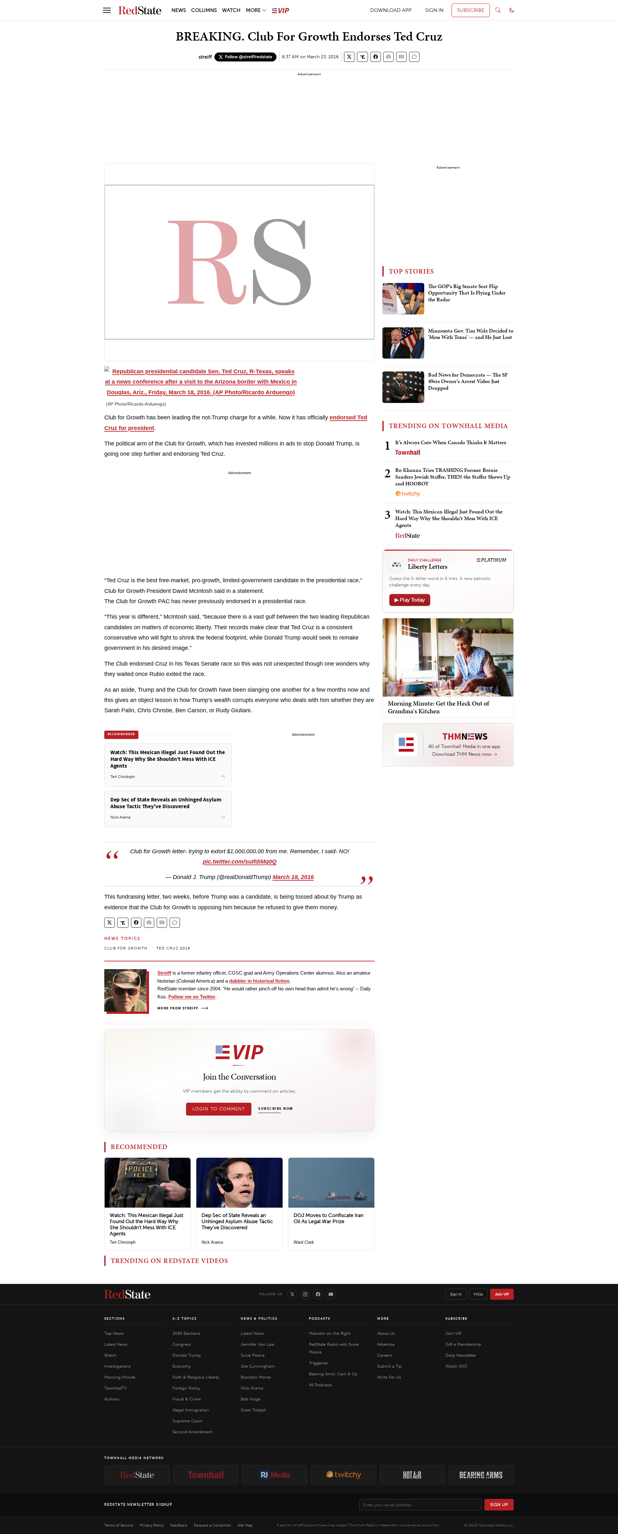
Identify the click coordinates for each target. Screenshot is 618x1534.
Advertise (386, 1344)
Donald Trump (187, 1355)
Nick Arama (212, 1242)
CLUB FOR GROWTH (125, 948)
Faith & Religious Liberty (196, 1377)
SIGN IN (434, 10)
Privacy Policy (152, 1525)
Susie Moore (253, 1355)
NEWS (179, 10)
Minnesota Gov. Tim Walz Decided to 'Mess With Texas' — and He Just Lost (470, 334)
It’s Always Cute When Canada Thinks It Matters (450, 442)
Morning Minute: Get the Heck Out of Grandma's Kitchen (438, 707)
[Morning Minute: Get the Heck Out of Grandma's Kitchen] (448, 657)
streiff (205, 57)
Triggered (318, 1363)
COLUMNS (204, 10)
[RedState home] (127, 1294)
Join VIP (502, 1294)
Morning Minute (119, 1377)
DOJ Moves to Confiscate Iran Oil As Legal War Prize (328, 1218)
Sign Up (499, 1504)
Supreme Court (187, 1420)
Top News (114, 1333)
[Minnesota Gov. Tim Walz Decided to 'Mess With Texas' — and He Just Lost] (403, 343)
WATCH (231, 10)
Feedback (178, 1525)
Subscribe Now (275, 1109)
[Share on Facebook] (375, 57)
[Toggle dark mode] (512, 10)
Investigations (117, 1366)
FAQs (478, 1294)
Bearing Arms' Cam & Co (333, 1373)
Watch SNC (456, 1366)
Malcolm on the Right (330, 1333)
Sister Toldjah (254, 1410)
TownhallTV (115, 1388)
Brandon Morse (256, 1377)
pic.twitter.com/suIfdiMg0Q (239, 861)
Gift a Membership (463, 1344)
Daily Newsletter (460, 1355)
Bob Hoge (250, 1399)
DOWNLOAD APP (391, 10)
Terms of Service (118, 1525)
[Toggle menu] (106, 10)
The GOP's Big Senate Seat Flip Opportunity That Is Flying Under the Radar (467, 293)
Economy (182, 1366)
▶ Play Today (410, 600)
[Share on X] (349, 57)
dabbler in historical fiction (259, 981)
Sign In (456, 1294)
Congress (182, 1344)
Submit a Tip (389, 1366)
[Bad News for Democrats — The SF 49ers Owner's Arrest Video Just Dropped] (403, 387)
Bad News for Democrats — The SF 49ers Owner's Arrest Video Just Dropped (468, 381)
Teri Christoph (123, 1242)
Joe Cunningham (258, 1366)
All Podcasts (320, 1384)
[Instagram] (305, 1294)
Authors (111, 1399)
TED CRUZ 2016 (173, 948)
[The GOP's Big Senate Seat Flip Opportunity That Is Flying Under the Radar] (403, 298)
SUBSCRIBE (470, 10)
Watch (110, 1355)
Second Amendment (192, 1431)
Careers (384, 1355)
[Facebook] (318, 1294)
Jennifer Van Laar (258, 1344)
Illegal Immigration (191, 1410)
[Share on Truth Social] (362, 57)
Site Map (245, 1525)
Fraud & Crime (187, 1399)
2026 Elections (187, 1333)
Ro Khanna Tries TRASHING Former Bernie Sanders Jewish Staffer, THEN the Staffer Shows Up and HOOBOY (452, 477)
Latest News (115, 1344)
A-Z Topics (185, 1319)
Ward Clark (304, 1242)
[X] (292, 1294)
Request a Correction (212, 1525)
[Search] (497, 10)
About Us (386, 1333)
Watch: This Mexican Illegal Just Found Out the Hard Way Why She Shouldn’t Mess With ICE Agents (146, 1224)
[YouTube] (331, 1294)
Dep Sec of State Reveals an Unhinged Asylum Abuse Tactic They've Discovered (237, 1221)
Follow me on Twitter (191, 996)
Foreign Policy (186, 1388)
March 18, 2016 (293, 877)
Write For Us (389, 1377)
